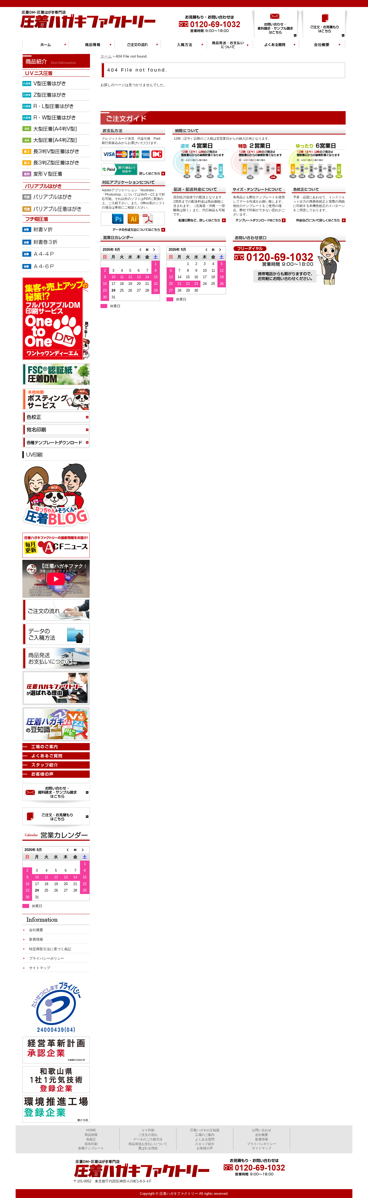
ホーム (106, 56)
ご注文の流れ (148, 1135)
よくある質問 (204, 1139)
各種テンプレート (91, 1148)
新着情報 (36, 939)
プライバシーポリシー (46, 958)
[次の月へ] (155, 249)
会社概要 (36, 930)
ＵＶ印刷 (147, 1130)
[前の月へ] (138, 249)
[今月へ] (147, 249)
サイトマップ (39, 968)
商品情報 (91, 1135)
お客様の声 (205, 1148)
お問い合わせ (261, 1130)
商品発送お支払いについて (148, 1144)
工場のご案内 (204, 1135)
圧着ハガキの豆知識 (204, 1130)
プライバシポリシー (261, 1144)
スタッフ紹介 (204, 1144)
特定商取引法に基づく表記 (50, 949)
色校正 (91, 1139)
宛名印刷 (91, 1144)
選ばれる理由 (148, 1148)
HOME (91, 1130)
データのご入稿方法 (147, 1139)
